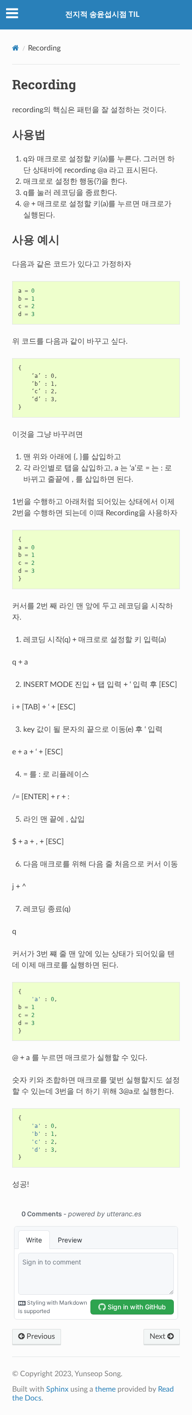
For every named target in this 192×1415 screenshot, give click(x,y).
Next (158, 1336)
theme (105, 1389)
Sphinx (57, 1389)
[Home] (15, 48)
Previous (40, 1336)
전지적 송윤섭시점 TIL (102, 14)
